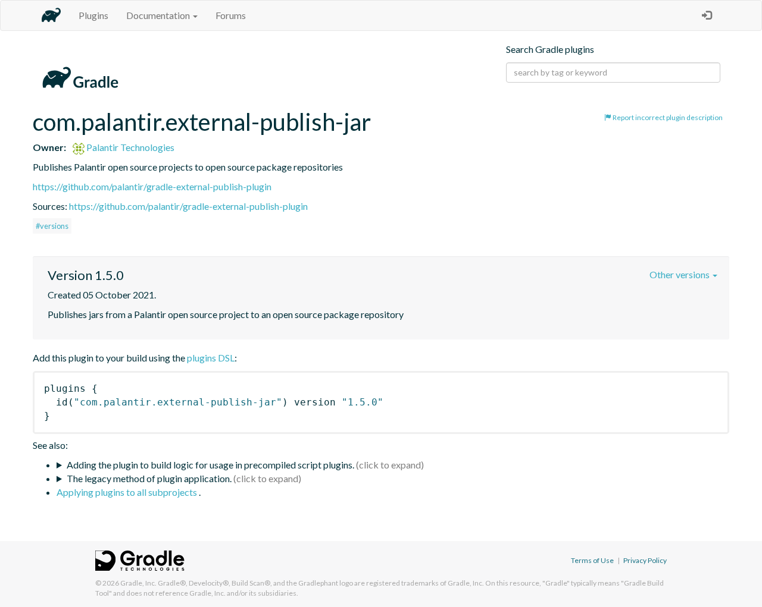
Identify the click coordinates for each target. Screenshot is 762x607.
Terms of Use (592, 560)
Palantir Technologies (129, 147)
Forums (231, 15)
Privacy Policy (645, 560)
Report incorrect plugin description (667, 117)
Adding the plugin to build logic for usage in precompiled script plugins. (210, 464)
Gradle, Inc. (138, 582)
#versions (52, 226)
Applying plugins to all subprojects (128, 492)
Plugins (93, 15)
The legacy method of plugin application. (149, 478)
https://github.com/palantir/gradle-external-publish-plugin (152, 186)
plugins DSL (211, 357)
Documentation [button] (159, 15)
